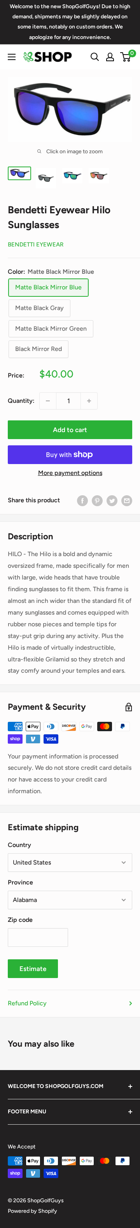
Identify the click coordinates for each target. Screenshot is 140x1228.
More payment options (70, 473)
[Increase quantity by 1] (89, 401)
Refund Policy (27, 1003)
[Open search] (95, 57)
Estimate (32, 969)
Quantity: (21, 400)
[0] (126, 57)
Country (19, 845)
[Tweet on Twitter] (112, 500)
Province (20, 882)
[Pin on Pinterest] (97, 500)
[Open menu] (12, 57)
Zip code (20, 919)
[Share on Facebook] (82, 500)
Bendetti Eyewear (35, 244)
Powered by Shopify (32, 1211)
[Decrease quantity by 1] (48, 401)
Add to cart (70, 430)
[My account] (110, 57)
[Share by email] (126, 500)
